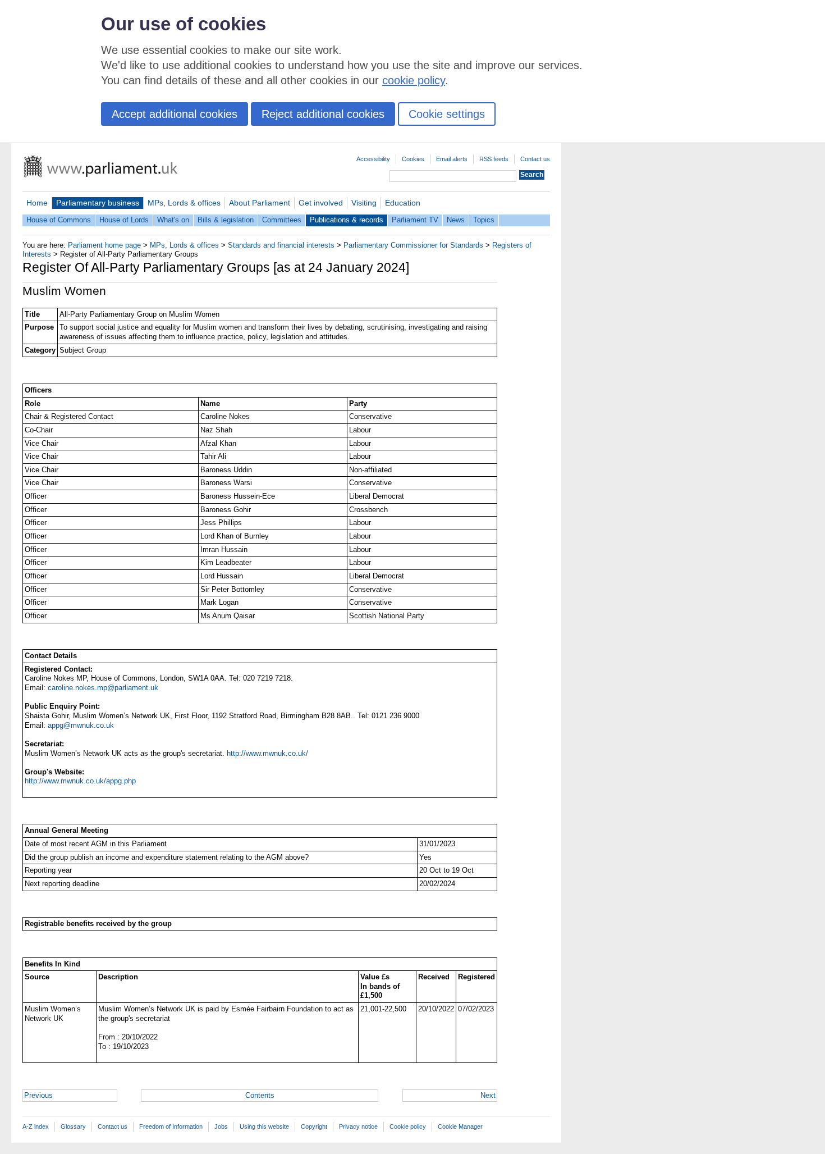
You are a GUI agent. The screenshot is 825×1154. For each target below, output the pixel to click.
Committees (281, 220)
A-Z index (35, 1126)
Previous (38, 1095)
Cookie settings (447, 114)
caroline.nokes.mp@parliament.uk (103, 687)
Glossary (73, 1126)
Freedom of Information (171, 1126)
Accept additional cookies (174, 114)
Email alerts (451, 159)
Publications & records (346, 220)
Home (37, 202)
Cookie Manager (460, 1126)
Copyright (314, 1126)
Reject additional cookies (323, 114)
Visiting (364, 202)
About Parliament (259, 202)
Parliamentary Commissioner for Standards (413, 245)
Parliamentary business (97, 202)
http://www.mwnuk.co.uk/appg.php (80, 781)
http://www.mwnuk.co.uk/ (267, 753)
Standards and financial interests (281, 245)
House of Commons (58, 220)
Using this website (264, 1126)
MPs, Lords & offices (184, 202)
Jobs (221, 1126)
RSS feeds (493, 159)
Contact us (535, 159)
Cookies (413, 159)
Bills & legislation (226, 220)
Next (488, 1095)
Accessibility (373, 159)
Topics (483, 220)
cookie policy (413, 80)
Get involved (321, 202)
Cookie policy (407, 1126)
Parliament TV (415, 220)
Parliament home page (104, 245)
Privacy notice (358, 1126)
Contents (259, 1095)
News (456, 220)
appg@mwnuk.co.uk (81, 725)
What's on (173, 220)
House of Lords (124, 220)
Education (402, 202)
